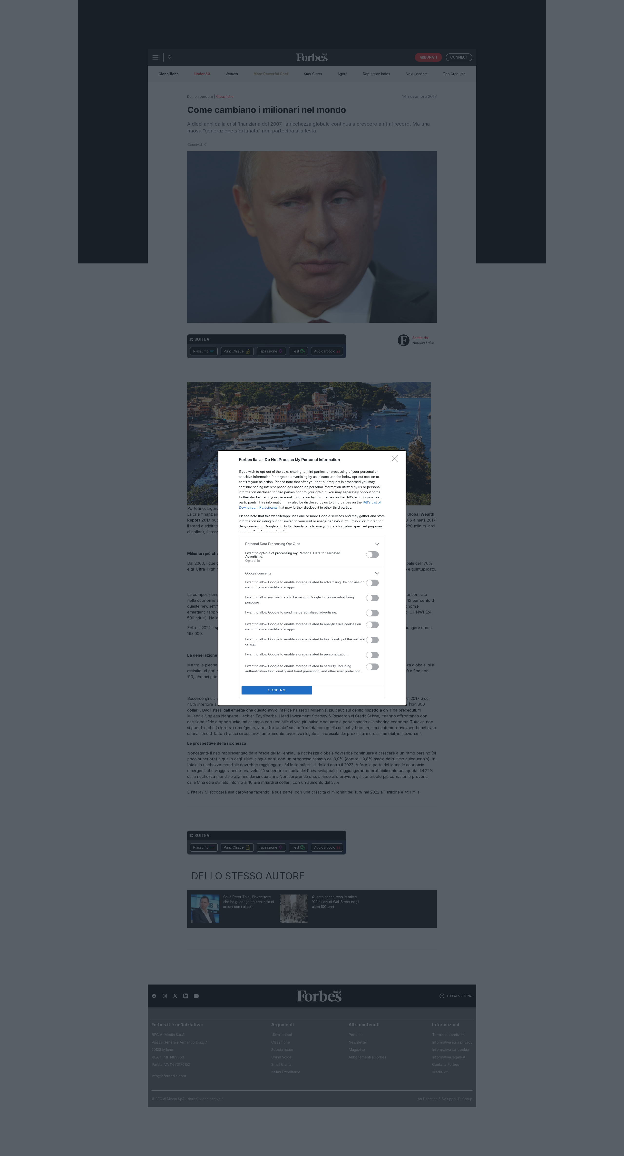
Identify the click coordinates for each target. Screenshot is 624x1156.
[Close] (396, 460)
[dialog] (312, 578)
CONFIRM (277, 690)
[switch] (372, 554)
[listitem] (312, 543)
